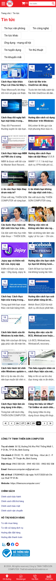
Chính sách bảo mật (10, 506)
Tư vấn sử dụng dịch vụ (12, 528)
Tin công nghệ (41, 28)
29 (33, 423)
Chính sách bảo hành (11, 496)
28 (28, 423)
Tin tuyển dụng (12, 49)
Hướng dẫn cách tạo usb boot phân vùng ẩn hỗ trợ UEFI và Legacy (41, 300)
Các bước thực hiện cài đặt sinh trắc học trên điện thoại (13, 228)
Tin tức (8, 19)
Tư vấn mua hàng (9, 523)
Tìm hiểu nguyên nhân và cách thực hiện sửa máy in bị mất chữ (41, 371)
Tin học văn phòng (14, 28)
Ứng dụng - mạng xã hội (17, 42)
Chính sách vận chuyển (12, 510)
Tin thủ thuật (36, 49)
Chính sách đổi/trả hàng (12, 501)
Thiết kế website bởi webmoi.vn (34, 569)
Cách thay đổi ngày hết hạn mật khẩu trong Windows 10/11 (13, 121)
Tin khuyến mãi (12, 57)
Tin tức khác (11, 35)
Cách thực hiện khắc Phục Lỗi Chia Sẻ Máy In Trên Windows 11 (13, 85)
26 (17, 423)
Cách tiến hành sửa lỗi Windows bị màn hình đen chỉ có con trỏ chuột (14, 335)
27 (22, 423)
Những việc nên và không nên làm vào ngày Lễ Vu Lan (41, 228)
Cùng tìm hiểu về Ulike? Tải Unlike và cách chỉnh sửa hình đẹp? (41, 407)
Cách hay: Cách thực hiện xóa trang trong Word (12, 300)
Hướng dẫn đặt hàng (10, 532)
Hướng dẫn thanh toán (11, 537)
